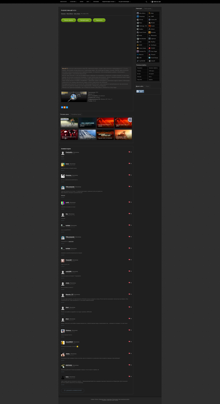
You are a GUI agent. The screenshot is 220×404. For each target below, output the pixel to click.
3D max (141, 19)
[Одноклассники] (65, 107)
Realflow (153, 42)
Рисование (96, 1)
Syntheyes (153, 45)
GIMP (152, 16)
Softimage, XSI (143, 26)
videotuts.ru (63, 1)
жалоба (62, 158)
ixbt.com (63, 195)
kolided (68, 225)
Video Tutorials (115, 400)
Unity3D (153, 61)
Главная (92, 399)
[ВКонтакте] (62, 107)
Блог (88, 1)
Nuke (152, 13)
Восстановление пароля (124, 399)
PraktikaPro (69, 152)
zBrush (153, 29)
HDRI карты (151, 70)
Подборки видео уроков (108, 1)
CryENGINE (142, 61)
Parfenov (68, 330)
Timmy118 (69, 260)
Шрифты (151, 79)
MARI (140, 45)
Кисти (150, 76)
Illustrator (153, 32)
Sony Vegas (77, 13)
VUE (140, 42)
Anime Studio (142, 48)
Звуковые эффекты (153, 67)
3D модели (151, 73)
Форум (81, 1)
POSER (153, 48)
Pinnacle (153, 54)
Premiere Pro (142, 51)
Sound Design (154, 57)
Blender (153, 22)
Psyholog (68, 175)
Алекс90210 (69, 342)
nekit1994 (68, 271)
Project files (139, 79)
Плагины (63, 13)
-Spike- (68, 353)
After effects (142, 13)
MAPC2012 (69, 365)
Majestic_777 (69, 294)
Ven (67, 214)
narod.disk (71, 241)
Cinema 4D (153, 19)
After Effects (70, 13)
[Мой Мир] (67, 107)
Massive (141, 54)
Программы (139, 67)
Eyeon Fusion (142, 32)
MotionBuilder (142, 38)
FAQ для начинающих (124, 1)
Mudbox (141, 29)
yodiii (67, 202)
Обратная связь (102, 399)
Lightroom (153, 38)
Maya (140, 22)
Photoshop (142, 16)
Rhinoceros (154, 35)
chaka (67, 283)
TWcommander (70, 186)
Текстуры (139, 76)
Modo (140, 35)
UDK (140, 57)
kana (67, 376)
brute (67, 163)
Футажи (138, 73)
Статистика (73, 1)
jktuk (67, 307)
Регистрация (115, 399)
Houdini (153, 26)
